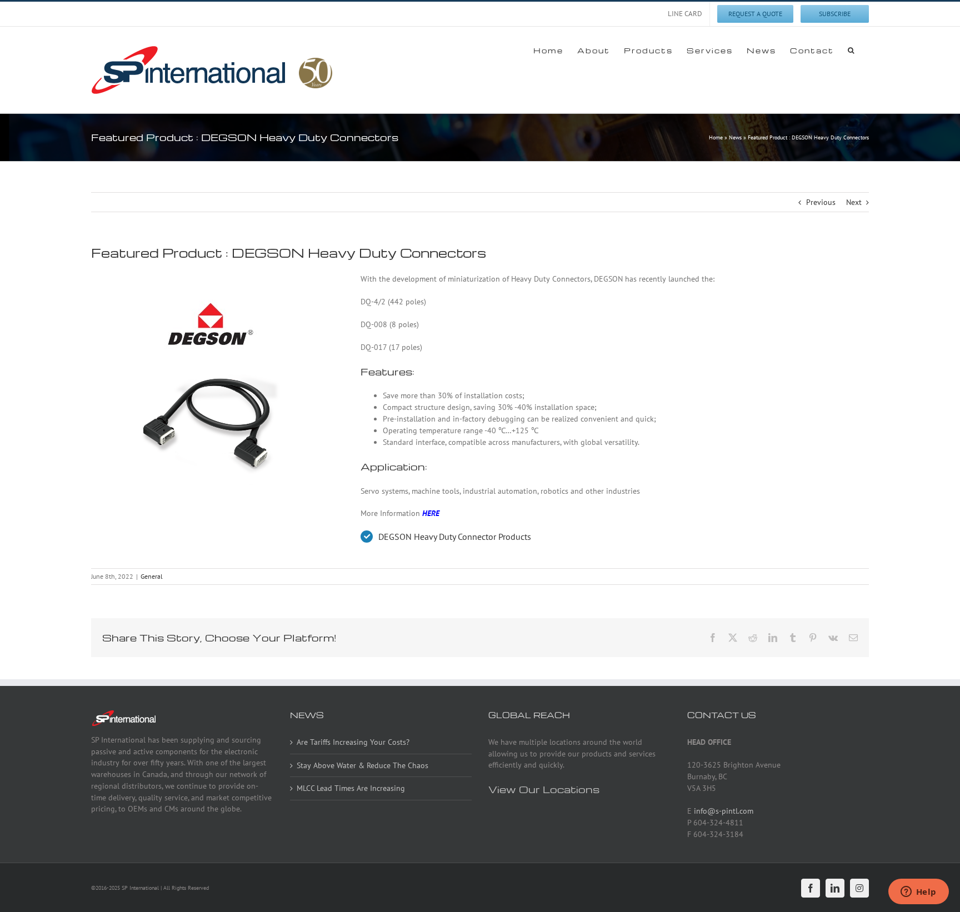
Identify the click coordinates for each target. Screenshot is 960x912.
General (152, 576)
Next (854, 202)
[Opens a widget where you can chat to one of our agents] (918, 892)
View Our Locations (543, 789)
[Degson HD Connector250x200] (210, 378)
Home (716, 137)
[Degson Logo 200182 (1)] (210, 277)
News (735, 137)
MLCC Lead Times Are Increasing (351, 788)
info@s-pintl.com (723, 811)
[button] (851, 50)
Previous (821, 202)
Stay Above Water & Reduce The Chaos (362, 765)
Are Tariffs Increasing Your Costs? (353, 742)
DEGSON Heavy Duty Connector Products (454, 536)
